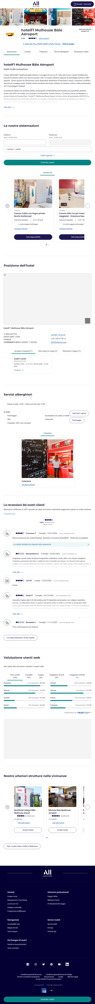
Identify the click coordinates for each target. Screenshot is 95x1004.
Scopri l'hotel (28, 830)
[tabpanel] (47, 212)
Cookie (60, 977)
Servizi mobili (52, 924)
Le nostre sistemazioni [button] (21, 126)
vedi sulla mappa (23, 823)
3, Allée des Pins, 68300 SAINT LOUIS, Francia (42, 44)
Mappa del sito (12, 928)
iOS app (50, 928)
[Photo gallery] (47, 16)
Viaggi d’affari (53, 896)
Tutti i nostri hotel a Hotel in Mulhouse (22, 846)
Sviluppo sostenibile (14, 907)
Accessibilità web (13, 924)
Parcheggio (77, 420)
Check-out (55, 136)
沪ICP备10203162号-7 (55, 985)
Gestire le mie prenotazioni (16, 944)
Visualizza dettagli (28, 485)
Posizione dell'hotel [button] (19, 265)
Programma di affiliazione (16, 911)
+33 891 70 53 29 (58, 335)
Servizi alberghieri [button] (18, 394)
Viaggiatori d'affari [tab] (77, 676)
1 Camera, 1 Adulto (13, 149)
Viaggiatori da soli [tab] (56, 676)
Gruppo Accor (12, 896)
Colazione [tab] (47, 433)
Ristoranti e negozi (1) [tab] (72, 351)
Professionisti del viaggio (56, 904)
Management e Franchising (17, 900)
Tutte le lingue (12, 931)
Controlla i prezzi (47, 999)
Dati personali (49, 977)
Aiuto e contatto (13, 948)
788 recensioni (44, 38)
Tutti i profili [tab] (15, 676)
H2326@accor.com (58, 342)
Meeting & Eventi (53, 900)
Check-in (10, 136)
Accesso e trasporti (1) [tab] (23, 351)
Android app (52, 931)
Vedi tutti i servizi (79, 413)
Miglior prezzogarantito (85, 30)
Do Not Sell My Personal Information (49, 979)
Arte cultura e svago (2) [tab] (47, 351)
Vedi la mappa (68, 44)
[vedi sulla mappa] (47, 299)
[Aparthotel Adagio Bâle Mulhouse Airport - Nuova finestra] (28, 796)
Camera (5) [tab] (47, 173)
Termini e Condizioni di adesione (28, 977)
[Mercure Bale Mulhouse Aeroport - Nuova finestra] (62, 796)
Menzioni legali (73, 977)
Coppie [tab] (41, 676)
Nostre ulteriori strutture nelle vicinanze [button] (35, 776)
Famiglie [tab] (28, 676)
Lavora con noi (12, 904)
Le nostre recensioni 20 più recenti (20, 638)
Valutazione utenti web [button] (22, 657)
